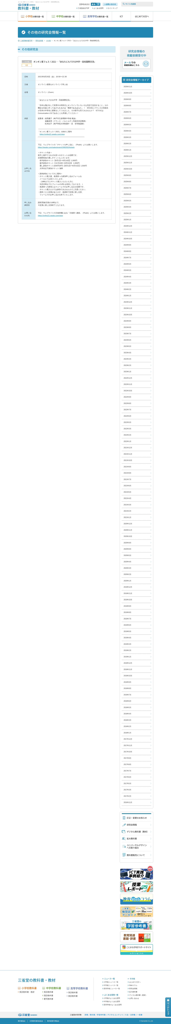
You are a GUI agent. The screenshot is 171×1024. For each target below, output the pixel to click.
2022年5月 (127, 422)
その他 (26, 62)
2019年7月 (127, 619)
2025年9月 (127, 175)
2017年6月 (127, 777)
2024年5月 (127, 270)
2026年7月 (127, 112)
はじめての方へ (134, 982)
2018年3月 (127, 720)
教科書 (92, 1015)
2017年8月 (127, 764)
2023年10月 (128, 315)
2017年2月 (127, 796)
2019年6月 (127, 625)
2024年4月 (127, 277)
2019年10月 (128, 600)
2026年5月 (127, 125)
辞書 (86, 1015)
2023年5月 (127, 346)
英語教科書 (48, 992)
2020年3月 (127, 568)
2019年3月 (127, 644)
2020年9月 (127, 543)
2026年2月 (127, 144)
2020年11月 (128, 530)
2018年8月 (127, 688)
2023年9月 (127, 321)
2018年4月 (127, 714)
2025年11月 (128, 163)
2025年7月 (127, 188)
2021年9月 (127, 467)
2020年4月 (127, 562)
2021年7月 (127, 479)
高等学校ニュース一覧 (112, 989)
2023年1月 (127, 372)
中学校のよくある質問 (112, 1001)
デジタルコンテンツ (115, 1015)
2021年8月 (127, 473)
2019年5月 (127, 631)
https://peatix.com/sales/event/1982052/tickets (56, 147)
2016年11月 (128, 802)
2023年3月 (127, 359)
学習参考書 (101, 1015)
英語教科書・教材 (26, 992)
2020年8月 (127, 549)
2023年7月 (127, 334)
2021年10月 (128, 460)
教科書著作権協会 (53, 1021)
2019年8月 (127, 612)
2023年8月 (127, 327)
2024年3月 (127, 283)
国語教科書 (48, 995)
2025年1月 (127, 220)
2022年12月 (128, 378)
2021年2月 (127, 511)
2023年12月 (128, 302)
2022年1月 (127, 441)
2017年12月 (128, 739)
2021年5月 (127, 492)
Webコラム (133, 985)
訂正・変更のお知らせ (137, 818)
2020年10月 (128, 536)
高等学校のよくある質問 (113, 1005)
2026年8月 (127, 106)
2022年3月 (127, 429)
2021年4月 (127, 498)
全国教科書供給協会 (36, 1021)
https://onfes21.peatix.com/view (52, 134)
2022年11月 (128, 384)
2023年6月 (127, 340)
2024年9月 (127, 245)
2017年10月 (128, 752)
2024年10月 (128, 239)
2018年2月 (127, 726)
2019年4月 (127, 638)
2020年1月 (127, 581)
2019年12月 (128, 587)
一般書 (139, 1015)
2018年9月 (127, 682)
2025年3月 (127, 207)
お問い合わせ (134, 998)
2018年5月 (127, 707)
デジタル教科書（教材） (138, 832)
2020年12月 (128, 524)
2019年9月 (127, 606)
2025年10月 (128, 169)
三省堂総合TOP (83, 8)
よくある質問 (98, 8)
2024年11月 (128, 232)
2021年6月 (127, 486)
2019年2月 (127, 650)
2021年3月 (127, 505)
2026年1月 (127, 150)
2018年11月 (128, 669)
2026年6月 (127, 118)
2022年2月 (127, 435)
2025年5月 (127, 201)
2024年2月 (127, 289)
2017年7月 (127, 771)
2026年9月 (127, 99)
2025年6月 (127, 194)
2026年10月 (128, 93)
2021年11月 (128, 454)
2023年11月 (128, 308)
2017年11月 (128, 745)
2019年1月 (127, 657)
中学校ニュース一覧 (111, 985)
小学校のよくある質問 (112, 998)
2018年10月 (128, 676)
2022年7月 (127, 410)
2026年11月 (128, 87)
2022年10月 (128, 391)
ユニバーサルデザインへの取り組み (137, 846)
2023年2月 (127, 365)
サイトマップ (113, 8)
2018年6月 (127, 701)
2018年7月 (127, 695)
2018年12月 (128, 663)
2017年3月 (127, 790)
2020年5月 (127, 555)
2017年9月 (127, 758)
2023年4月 (127, 353)
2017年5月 (127, 783)
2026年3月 (127, 137)
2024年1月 (127, 296)
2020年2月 (127, 574)
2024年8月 (127, 251)
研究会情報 (132, 825)
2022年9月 (127, 397)
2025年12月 (128, 156)
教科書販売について (136, 855)
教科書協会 (21, 1021)
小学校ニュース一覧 (111, 982)
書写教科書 (48, 999)
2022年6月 (127, 416)
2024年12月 (128, 226)
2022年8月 (127, 403)
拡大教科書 (132, 839)
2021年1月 (127, 517)
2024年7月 (127, 258)
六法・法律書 (130, 1015)
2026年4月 (127, 131)
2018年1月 (127, 733)
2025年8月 (127, 182)
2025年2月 (127, 213)
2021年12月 (128, 448)
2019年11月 (128, 593)
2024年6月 (127, 264)
